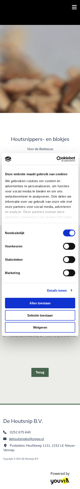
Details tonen (57, 290)
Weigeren (40, 327)
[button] (40, 372)
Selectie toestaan (40, 315)
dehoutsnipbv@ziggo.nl (26, 439)
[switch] (69, 246)
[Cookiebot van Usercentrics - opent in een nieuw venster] (57, 159)
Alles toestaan (40, 303)
